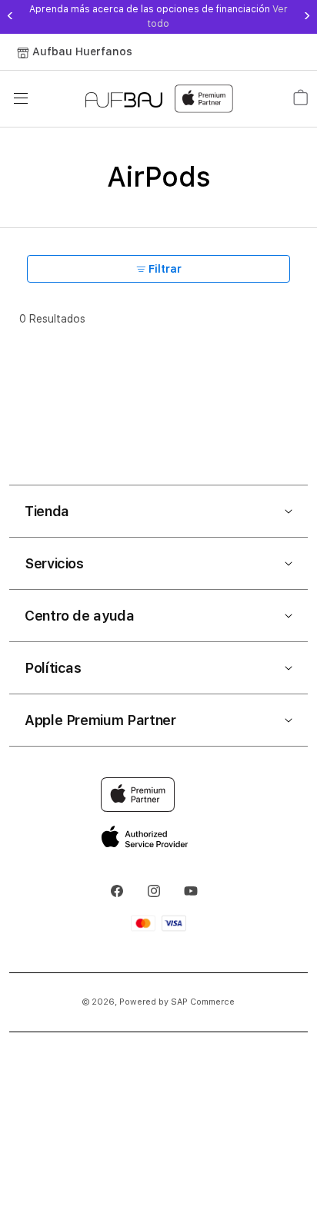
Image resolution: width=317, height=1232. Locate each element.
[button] (158, 511)
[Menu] (21, 98)
